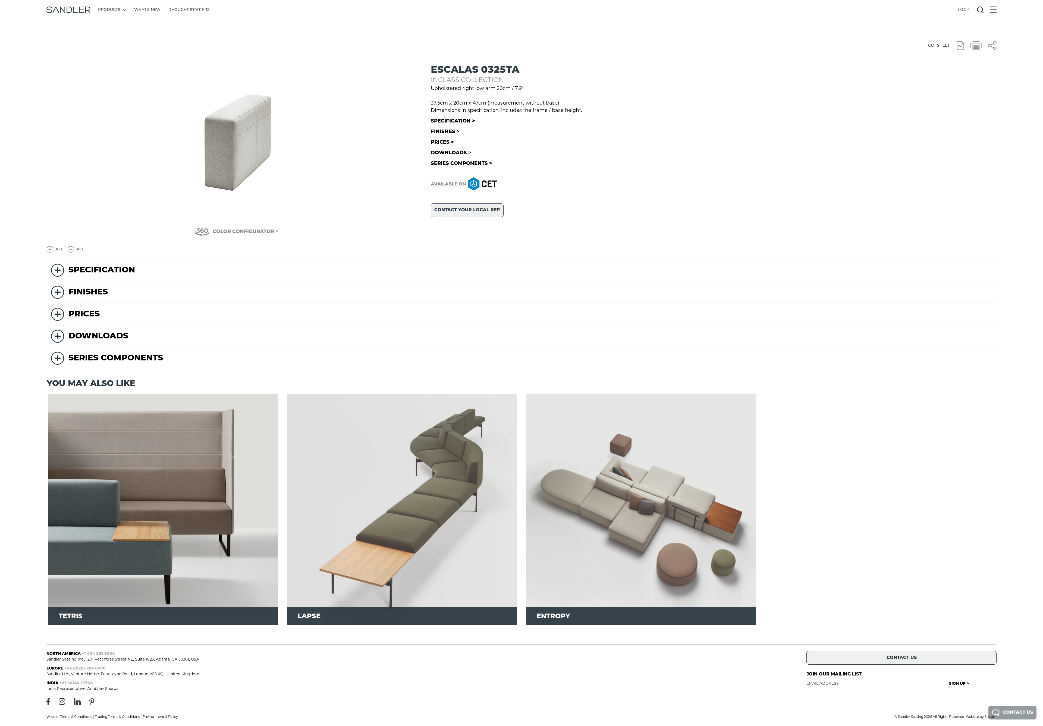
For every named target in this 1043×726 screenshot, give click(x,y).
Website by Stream (981, 717)
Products (109, 10)
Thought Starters (189, 10)
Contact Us (1018, 713)
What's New (147, 10)
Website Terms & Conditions (69, 717)
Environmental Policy (160, 717)
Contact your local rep (467, 210)
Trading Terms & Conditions (117, 717)
